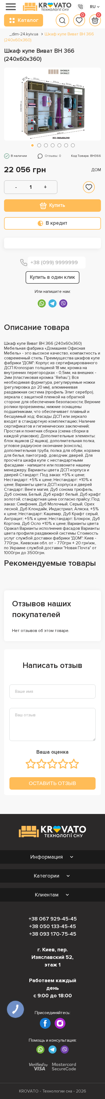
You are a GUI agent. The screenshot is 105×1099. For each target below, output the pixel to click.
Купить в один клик (52, 277)
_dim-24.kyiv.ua (23, 34)
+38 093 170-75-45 (52, 934)
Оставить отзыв (52, 783)
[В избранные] (89, 187)
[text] (31, 763)
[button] (32, 145)
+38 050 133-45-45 (52, 926)
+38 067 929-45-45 (53, 919)
